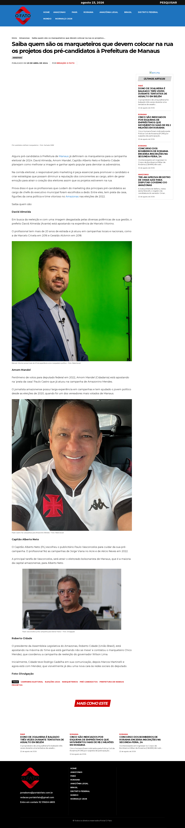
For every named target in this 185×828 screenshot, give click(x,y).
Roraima (142, 114)
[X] (14, 2)
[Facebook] (5, 2)
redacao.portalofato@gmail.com (37, 797)
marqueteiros (70, 682)
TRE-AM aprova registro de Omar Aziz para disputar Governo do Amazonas (154, 181)
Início (14, 38)
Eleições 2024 (52, 682)
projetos (17, 685)
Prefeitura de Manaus (112, 682)
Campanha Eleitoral (32, 682)
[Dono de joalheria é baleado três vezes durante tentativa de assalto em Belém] (43, 720)
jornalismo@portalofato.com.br (36, 792)
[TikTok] (31, 813)
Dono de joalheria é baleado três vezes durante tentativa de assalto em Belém (152, 92)
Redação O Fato (65, 63)
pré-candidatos (89, 682)
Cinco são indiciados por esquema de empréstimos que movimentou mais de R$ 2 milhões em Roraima (154, 122)
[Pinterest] (164, 63)
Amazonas (24, 38)
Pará (140, 86)
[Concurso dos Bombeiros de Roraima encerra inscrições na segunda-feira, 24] (142, 720)
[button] (171, 2)
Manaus (64, 156)
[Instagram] (10, 2)
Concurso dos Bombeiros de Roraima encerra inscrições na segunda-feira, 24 (153, 152)
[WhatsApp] (170, 63)
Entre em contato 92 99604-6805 (37, 802)
